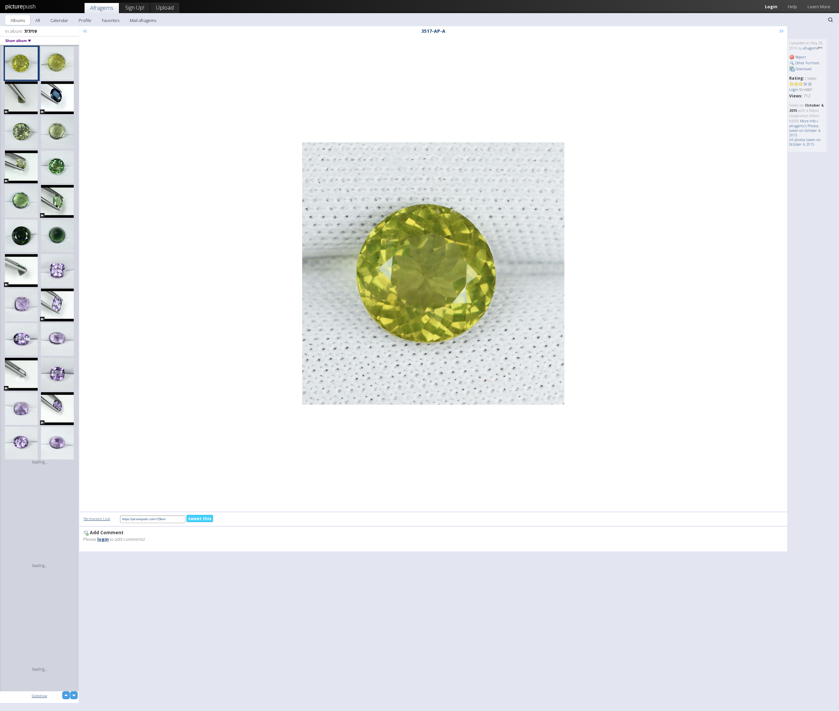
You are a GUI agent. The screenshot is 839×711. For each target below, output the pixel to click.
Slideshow (39, 695)
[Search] (830, 19)
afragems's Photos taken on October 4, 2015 (805, 130)
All (37, 20)
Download (802, 68)
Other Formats (806, 62)
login (103, 539)
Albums (17, 20)
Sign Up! (134, 7)
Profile (85, 20)
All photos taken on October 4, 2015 (805, 142)
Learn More (819, 7)
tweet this (199, 518)
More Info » (809, 120)
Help (792, 7)
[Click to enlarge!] (433, 273)
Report (800, 56)
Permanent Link (97, 518)
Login (771, 7)
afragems (810, 48)
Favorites (110, 20)
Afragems (101, 7)
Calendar (59, 20)
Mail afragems (143, 20)
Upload (165, 7)
